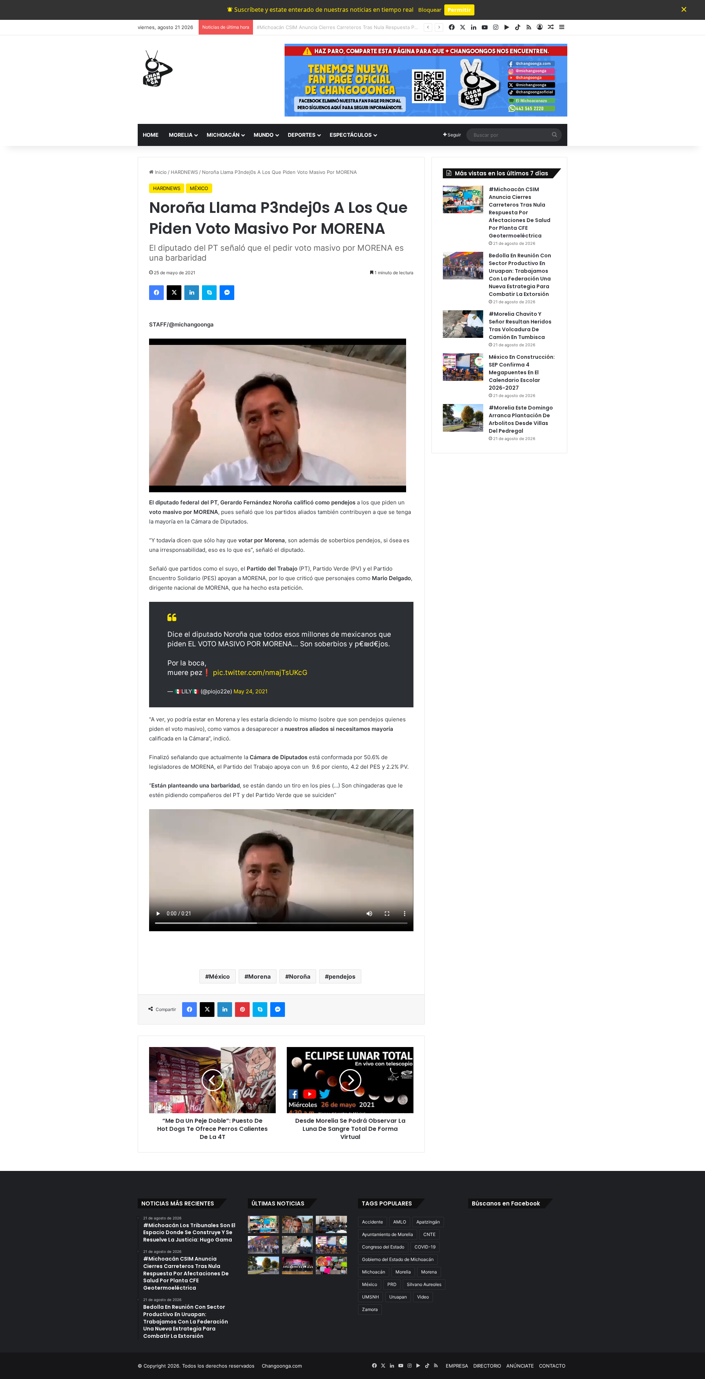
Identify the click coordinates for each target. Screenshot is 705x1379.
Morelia (403, 1272)
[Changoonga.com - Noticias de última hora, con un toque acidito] (156, 68)
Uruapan (398, 1297)
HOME (151, 135)
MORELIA (180, 135)
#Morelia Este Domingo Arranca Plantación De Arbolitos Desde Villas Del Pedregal (521, 419)
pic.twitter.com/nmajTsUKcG (260, 672)
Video (423, 1297)
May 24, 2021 (251, 691)
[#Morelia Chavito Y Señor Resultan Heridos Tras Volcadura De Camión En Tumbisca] (463, 324)
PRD (392, 1284)
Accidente (372, 1222)
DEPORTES (301, 135)
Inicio (160, 172)
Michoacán (373, 1272)
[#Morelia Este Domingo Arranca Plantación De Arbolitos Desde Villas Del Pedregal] (463, 418)
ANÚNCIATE (520, 1366)
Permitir (459, 9)
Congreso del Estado (383, 1247)
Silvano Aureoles (424, 1284)
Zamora (370, 1309)
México (219, 976)
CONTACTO (552, 1366)
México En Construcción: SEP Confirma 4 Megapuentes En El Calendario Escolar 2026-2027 (522, 372)
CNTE (429, 1234)
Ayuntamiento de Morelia (387, 1234)
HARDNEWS (184, 172)
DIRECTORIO (487, 1366)
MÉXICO (199, 188)
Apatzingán (428, 1222)
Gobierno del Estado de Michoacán (398, 1259)
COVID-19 (425, 1247)
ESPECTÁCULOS (351, 135)
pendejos (342, 976)
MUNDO (264, 135)
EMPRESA (457, 1366)
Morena (259, 976)
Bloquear (429, 9)
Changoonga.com (282, 1366)
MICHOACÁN (223, 135)
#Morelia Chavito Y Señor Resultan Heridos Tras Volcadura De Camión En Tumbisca (520, 325)
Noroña (299, 976)
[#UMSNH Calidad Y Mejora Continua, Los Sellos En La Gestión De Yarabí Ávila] (297, 1265)
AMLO (399, 1222)
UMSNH (370, 1297)
